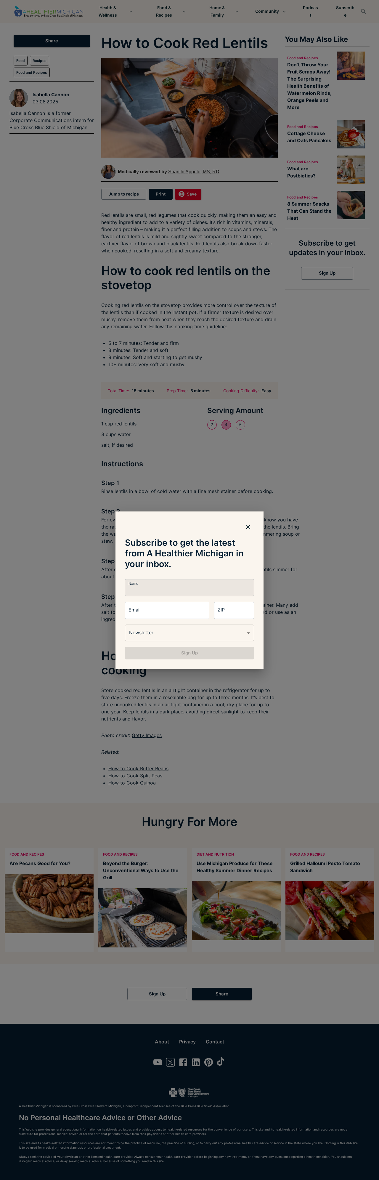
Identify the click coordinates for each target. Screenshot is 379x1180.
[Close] (248, 527)
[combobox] (189, 633)
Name (133, 583)
